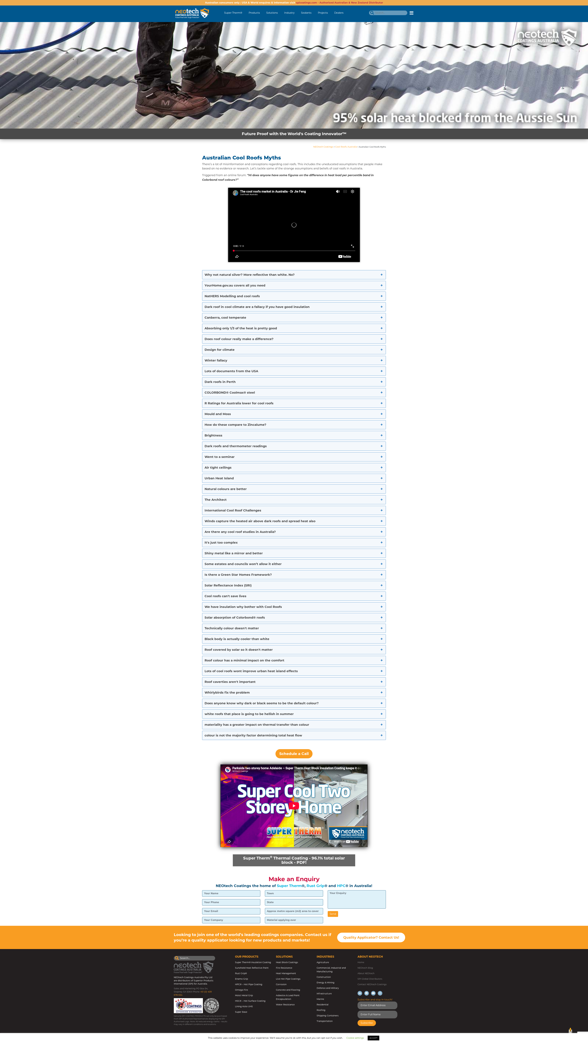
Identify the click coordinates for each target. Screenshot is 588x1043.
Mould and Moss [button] (218, 414)
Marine (320, 999)
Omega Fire (241, 990)
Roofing (321, 1010)
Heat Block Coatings (287, 962)
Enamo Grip (241, 978)
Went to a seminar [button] (220, 457)
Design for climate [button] (220, 350)
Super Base (241, 1012)
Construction (324, 977)
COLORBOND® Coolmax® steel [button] (230, 392)
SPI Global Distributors (370, 978)
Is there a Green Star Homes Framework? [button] (238, 575)
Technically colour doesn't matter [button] (232, 628)
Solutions (272, 12)
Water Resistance (285, 1004)
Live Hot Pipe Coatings (288, 978)
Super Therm (289, 886)
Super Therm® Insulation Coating (253, 962)
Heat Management (286, 973)
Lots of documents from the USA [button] (231, 371)
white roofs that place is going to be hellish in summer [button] (249, 714)
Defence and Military (328, 988)
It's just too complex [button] (221, 542)
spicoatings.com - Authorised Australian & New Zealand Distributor (339, 2)
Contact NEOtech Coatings (372, 984)
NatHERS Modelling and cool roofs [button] (232, 296)
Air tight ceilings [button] (218, 467)
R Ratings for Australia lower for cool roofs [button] (239, 403)
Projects (323, 12)
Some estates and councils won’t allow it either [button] (243, 564)
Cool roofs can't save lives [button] (225, 596)
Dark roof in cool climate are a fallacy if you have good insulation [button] (257, 307)
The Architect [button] (216, 500)
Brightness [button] (213, 435)
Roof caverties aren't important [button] (230, 682)
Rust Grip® (241, 973)
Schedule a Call (294, 753)
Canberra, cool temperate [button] (225, 317)
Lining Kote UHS (244, 1006)
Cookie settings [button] (355, 1037)
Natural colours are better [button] (226, 489)
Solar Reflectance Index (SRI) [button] (228, 585)
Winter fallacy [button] (216, 360)
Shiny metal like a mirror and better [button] (234, 553)
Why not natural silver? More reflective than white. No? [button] (250, 275)
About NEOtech (366, 973)
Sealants (306, 12)
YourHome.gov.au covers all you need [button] (235, 285)
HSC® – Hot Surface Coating (250, 1001)
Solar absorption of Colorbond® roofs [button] (235, 617)
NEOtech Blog (365, 967)
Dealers (338, 12)
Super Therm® (233, 12)
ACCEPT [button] (373, 1038)
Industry (289, 12)
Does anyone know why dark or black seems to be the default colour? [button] (262, 703)
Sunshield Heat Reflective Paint (252, 967)
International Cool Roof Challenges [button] (233, 510)
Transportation (325, 1021)
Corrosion (281, 984)
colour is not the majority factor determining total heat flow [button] (253, 735)
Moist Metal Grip (244, 995)
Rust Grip (315, 886)
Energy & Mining (325, 982)
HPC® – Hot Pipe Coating (248, 984)
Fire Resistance (284, 967)
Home (361, 962)
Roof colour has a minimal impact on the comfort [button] (244, 660)
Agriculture (323, 962)
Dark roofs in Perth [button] (220, 382)
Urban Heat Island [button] (219, 478)
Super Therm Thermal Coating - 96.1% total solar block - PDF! (294, 860)
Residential (322, 1004)
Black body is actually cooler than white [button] (237, 639)
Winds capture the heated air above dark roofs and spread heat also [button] (260, 521)
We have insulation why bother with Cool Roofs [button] (243, 607)
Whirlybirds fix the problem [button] (227, 692)
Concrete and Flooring (288, 990)
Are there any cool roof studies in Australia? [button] (240, 532)
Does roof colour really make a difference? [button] (239, 339)
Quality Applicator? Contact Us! (371, 937)
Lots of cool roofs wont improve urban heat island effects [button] (251, 671)
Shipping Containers (328, 1015)
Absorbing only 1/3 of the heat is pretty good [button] (241, 328)
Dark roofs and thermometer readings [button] (236, 446)
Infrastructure (324, 993)
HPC (341, 886)
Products (254, 12)
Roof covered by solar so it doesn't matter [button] (239, 650)
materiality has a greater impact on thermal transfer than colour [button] (257, 725)
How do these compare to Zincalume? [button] (235, 425)
